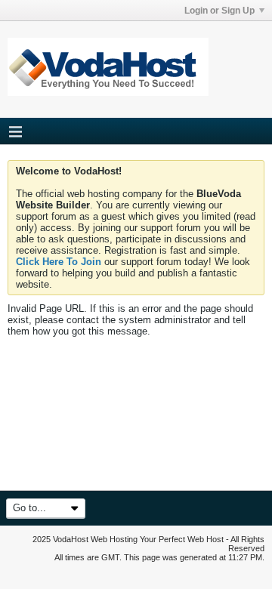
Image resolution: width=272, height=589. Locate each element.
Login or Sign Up (219, 10)
